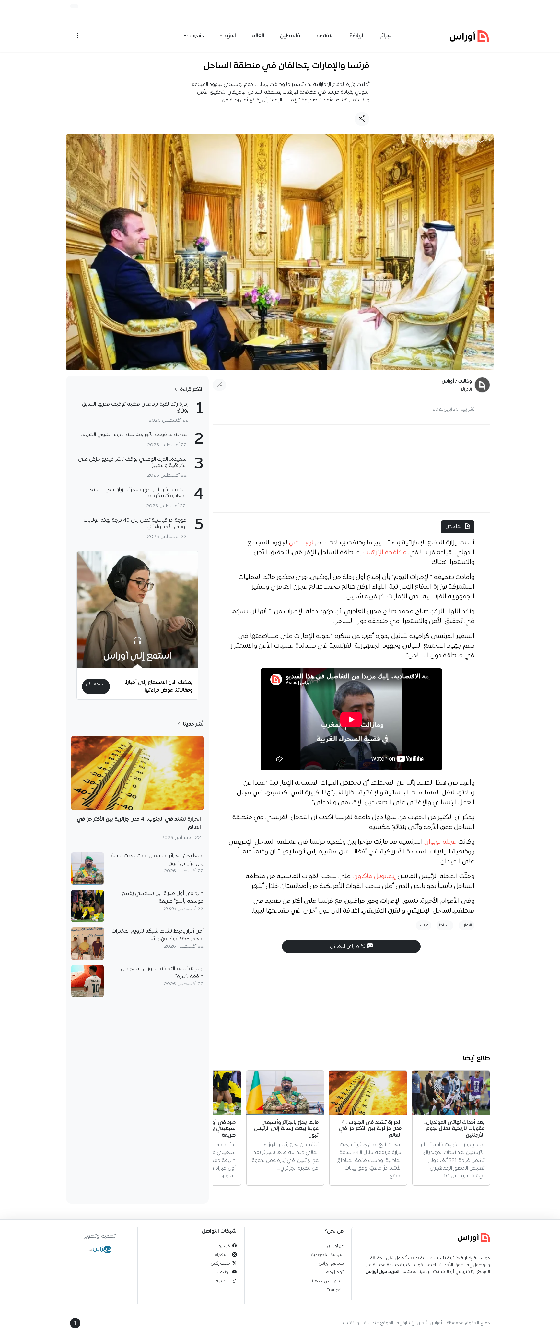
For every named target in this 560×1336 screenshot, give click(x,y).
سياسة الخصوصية (327, 1254)
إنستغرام (222, 1254)
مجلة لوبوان (440, 842)
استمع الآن (95, 684)
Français (193, 36)
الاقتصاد (325, 36)
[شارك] (362, 119)
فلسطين (290, 36)
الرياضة (357, 36)
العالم (257, 36)
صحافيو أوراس (331, 1263)
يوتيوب (223, 1272)
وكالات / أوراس (457, 381)
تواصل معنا (334, 1272)
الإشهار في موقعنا (328, 1281)
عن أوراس (335, 1246)
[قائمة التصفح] (77, 36)
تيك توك (222, 1281)
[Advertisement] (351, 468)
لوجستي (301, 543)
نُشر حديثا (193, 724)
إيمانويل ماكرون (374, 876)
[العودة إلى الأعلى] (75, 1323)
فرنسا (423, 925)
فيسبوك (223, 1246)
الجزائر (386, 36)
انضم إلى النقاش (349, 946)
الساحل (445, 925)
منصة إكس (220, 1263)
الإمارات (466, 925)
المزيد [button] (230, 36)
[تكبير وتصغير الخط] (219, 385)
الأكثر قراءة (191, 390)
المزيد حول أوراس (382, 1272)
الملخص (453, 526)
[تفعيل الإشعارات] (74, 6)
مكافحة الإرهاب (385, 552)
